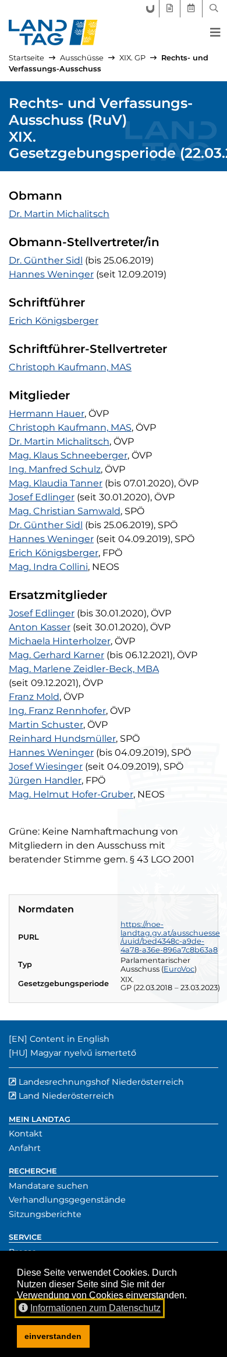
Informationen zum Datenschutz (95, 1308)
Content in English (69, 1039)
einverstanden (52, 1336)
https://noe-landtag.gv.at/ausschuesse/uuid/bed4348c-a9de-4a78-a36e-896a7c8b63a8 (170, 937)
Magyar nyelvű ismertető (83, 1053)
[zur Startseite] (53, 32)
